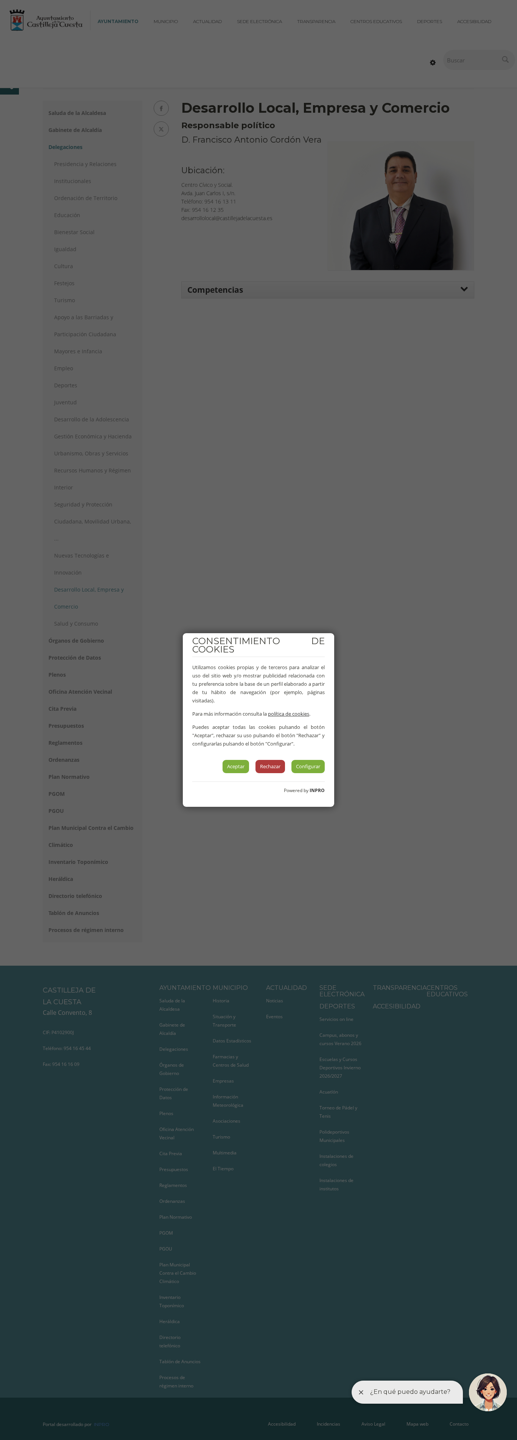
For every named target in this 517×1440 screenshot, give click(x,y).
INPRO (317, 790)
